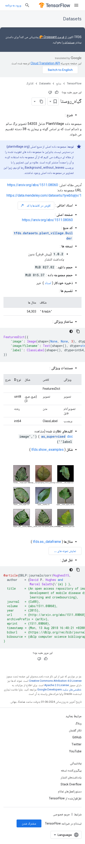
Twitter (76, 744)
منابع (58, 83)
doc (57, 436)
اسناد (48, 283)
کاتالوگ (30, 83)
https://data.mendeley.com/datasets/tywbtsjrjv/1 (44, 195)
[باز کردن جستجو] (27, 5)
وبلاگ (78, 723)
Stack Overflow (71, 784)
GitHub (77, 737)
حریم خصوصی (61, 814)
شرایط (78, 814)
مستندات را (68, 42)
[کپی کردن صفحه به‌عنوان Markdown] (41, 101)
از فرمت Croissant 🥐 (53, 37)
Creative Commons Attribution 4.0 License (55, 680)
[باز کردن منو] (76, 5)
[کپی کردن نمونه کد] (78, 331)
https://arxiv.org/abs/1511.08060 (32, 185)
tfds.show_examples (47, 449)
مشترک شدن (29, 823)
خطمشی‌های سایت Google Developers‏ (59, 689)
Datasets (72, 19)
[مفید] (56, 92)
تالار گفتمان (75, 730)
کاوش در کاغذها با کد (35, 205)
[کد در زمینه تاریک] (71, 331)
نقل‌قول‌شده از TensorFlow (65, 798)
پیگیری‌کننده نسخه (71, 770)
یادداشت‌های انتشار (71, 777)
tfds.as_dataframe (47, 542)
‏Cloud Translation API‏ (45, 63)
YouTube (75, 751)
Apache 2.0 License (56, 685)
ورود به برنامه (13, 5)
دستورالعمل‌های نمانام (70, 791)
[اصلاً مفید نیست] (50, 92)
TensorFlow (74, 83)
